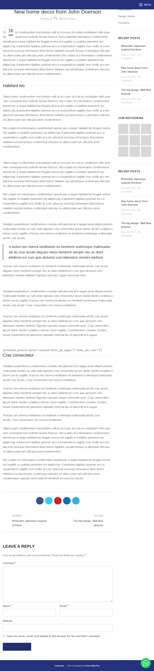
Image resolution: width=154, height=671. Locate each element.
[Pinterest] (58, 500)
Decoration (124, 9)
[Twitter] (49, 500)
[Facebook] (40, 500)
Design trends (126, 16)
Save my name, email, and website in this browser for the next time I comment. (54, 636)
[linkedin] (67, 500)
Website (7, 620)
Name (7, 605)
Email (64, 605)
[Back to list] (58, 520)
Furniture (123, 22)
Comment (9, 563)
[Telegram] (76, 500)
